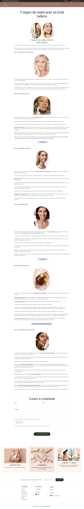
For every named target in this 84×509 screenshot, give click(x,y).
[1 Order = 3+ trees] (69, 454)
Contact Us (23, 490)
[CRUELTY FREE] (15, 455)
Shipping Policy (24, 492)
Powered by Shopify (46, 506)
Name (15, 402)
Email (43, 402)
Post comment (19, 422)
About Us (46, 4)
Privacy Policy (36, 426)
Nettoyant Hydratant (38, 117)
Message (16, 409)
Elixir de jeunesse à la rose (53, 231)
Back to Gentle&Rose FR (43, 434)
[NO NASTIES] (42, 455)
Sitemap (23, 497)
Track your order (56, 4)
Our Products (32, 4)
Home (24, 4)
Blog (39, 4)
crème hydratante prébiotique (39, 293)
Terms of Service (44, 426)
